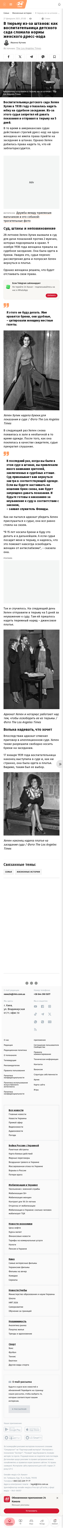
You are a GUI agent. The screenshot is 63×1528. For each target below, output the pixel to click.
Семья (7, 13)
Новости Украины (18, 1118)
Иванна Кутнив (18, 43)
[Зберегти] (54, 56)
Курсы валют (15, 1232)
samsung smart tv (34, 1437)
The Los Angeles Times (28, 48)
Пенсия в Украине (18, 1248)
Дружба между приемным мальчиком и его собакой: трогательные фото (27, 217)
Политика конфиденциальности (14, 1077)
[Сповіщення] (59, 4)
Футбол (12, 1352)
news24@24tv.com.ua (14, 994)
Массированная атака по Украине (26, 1166)
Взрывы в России (17, 1170)
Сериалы (13, 1279)
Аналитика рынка (17, 1325)
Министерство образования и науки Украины (32, 1294)
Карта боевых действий (21, 1153)
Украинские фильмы (19, 1267)
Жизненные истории (22, 13)
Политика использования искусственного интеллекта (16, 1085)
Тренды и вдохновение (20, 1333)
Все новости (16, 1110)
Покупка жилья (16, 1329)
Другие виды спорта (19, 1365)
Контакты (38, 1064)
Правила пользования (14, 1071)
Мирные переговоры (19, 1158)
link (35, 1006)
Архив (36, 1080)
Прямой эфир (15, 1122)
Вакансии (38, 1070)
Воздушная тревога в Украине (24, 1162)
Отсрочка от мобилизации (22, 1205)
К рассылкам (19, 1409)
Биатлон (13, 1360)
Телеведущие (10, 1060)
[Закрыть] (57, 1498)
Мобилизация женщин (20, 1197)
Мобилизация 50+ (17, 1193)
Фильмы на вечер (18, 1271)
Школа (12, 1298)
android (13, 1429)
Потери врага (15, 1174)
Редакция (8, 1045)
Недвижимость (17, 1321)
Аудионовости (16, 1131)
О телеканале (10, 1055)
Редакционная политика (15, 1050)
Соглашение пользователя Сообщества (46, 1046)
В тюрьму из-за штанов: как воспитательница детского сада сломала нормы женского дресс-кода (47, 13)
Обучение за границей (20, 1311)
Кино (12, 1259)
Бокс (11, 1348)
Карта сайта (39, 1085)
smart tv (13, 1437)
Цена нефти (15, 1228)
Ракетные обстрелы (19, 1149)
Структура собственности (45, 1075)
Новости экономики (20, 1223)
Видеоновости (16, 1126)
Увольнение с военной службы (24, 1189)
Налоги (12, 1244)
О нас (6, 1040)
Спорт (12, 1344)
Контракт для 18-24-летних (22, 1201)
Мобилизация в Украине (23, 1185)
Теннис (12, 1356)
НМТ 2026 (13, 1302)
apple (34, 1429)
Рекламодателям (12, 1066)
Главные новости (17, 1114)
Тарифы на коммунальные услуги (26, 1240)
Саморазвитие (16, 1306)
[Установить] (31, 1505)
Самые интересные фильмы (23, 1263)
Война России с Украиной (24, 1145)
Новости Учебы (18, 1290)
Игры (36, 1090)
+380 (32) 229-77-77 (21, 1481)
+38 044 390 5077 (42, 994)
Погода (12, 1135)
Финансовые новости (19, 1236)
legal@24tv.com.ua (39, 1484)
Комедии (13, 1275)
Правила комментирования (42, 1053)
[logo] (20, 4)
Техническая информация (46, 1059)
